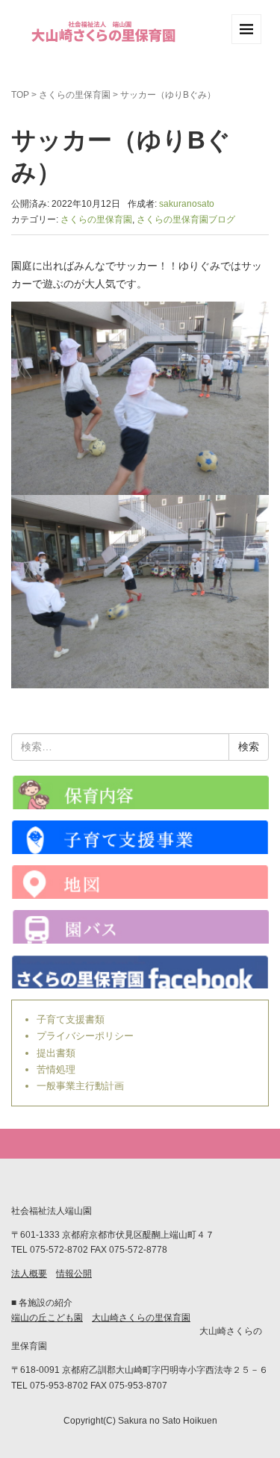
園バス (140, 927)
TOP (20, 95)
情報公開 (74, 1273)
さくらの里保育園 (75, 95)
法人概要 (29, 1273)
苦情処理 (56, 1069)
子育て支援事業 (140, 837)
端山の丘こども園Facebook (140, 971)
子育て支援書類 (71, 1019)
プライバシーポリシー (85, 1035)
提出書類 (56, 1053)
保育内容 (140, 792)
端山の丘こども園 (47, 1317)
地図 (140, 882)
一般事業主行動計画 (80, 1085)
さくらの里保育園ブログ (186, 219)
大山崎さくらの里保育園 (141, 1317)
